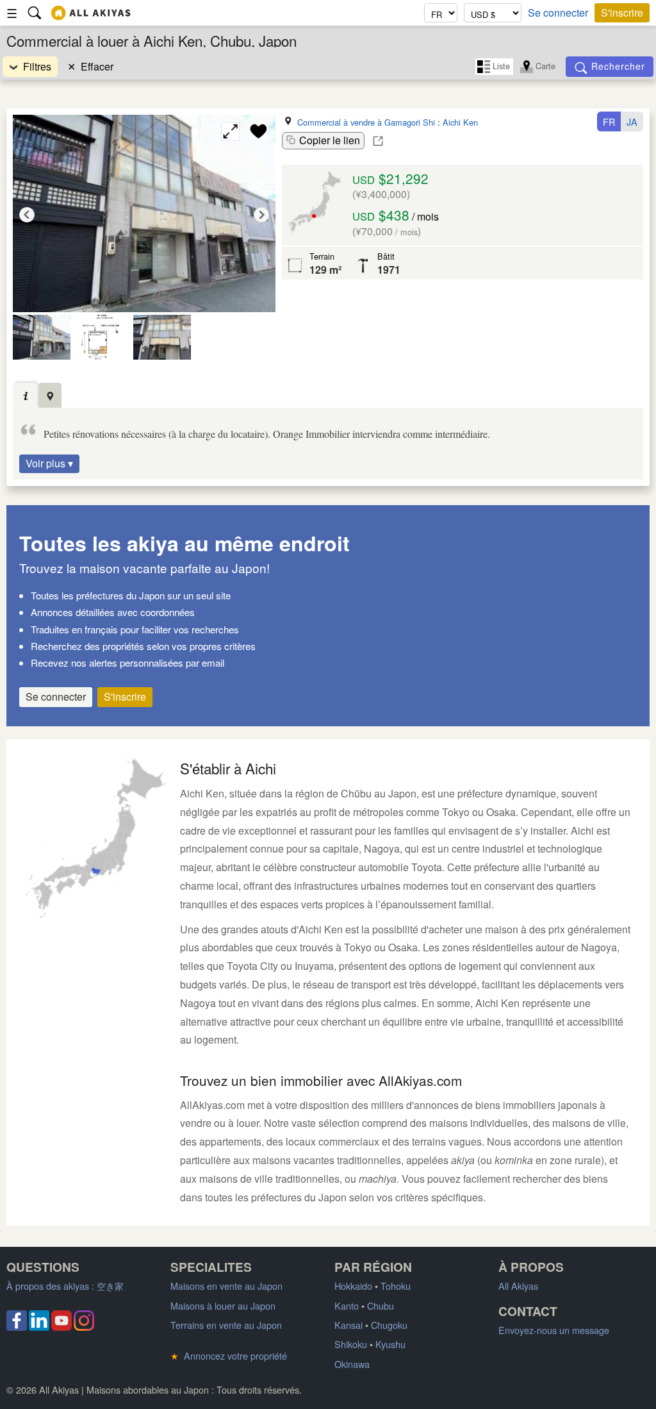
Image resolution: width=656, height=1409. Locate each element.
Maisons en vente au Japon (226, 1285)
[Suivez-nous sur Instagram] (84, 1326)
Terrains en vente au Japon (226, 1324)
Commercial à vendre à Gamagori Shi (366, 122)
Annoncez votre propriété (228, 1355)
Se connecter (558, 13)
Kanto (346, 1305)
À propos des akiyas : (65, 1285)
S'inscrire (622, 12)
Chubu (380, 1305)
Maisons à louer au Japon (222, 1305)
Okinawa (352, 1364)
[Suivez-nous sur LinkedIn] (39, 1326)
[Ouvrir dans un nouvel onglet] (378, 141)
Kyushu (390, 1344)
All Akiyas (518, 1285)
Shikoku (350, 1344)
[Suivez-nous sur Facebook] (16, 1326)
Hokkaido (353, 1285)
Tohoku (396, 1285)
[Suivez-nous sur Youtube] (61, 1326)
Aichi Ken (460, 122)
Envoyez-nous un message (553, 1330)
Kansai (348, 1324)
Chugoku (389, 1324)
